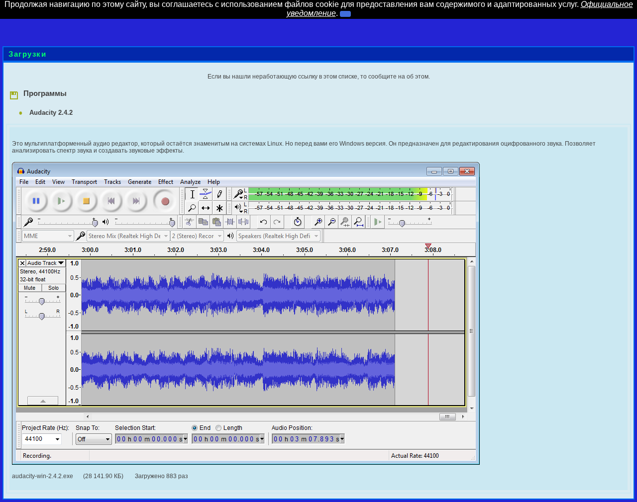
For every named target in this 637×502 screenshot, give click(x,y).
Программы (43, 93)
